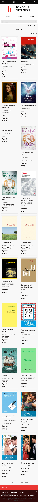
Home (24, 25)
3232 (26, 482)
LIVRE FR (7, 17)
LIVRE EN (31, 17)
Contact (4, 488)
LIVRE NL (19, 17)
